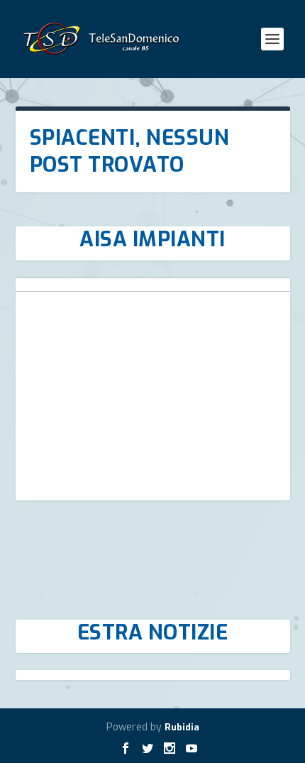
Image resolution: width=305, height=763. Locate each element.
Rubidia (182, 727)
